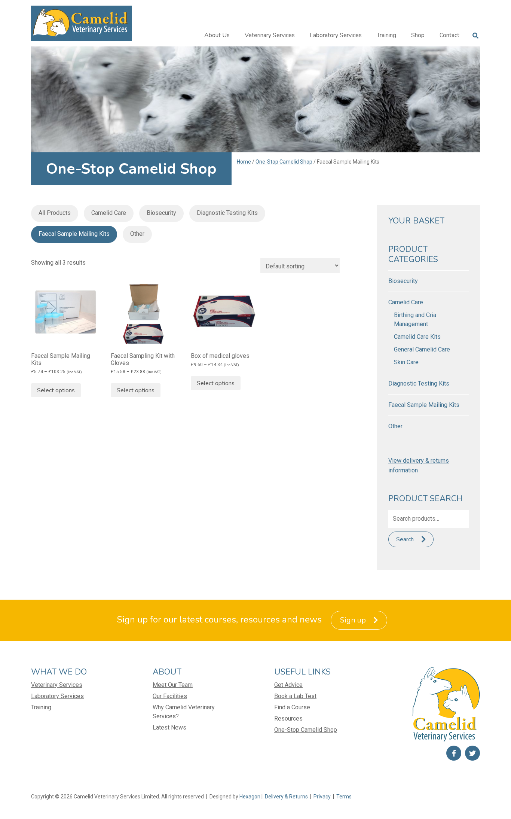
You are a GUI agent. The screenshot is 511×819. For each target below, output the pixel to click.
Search (405, 539)
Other (137, 233)
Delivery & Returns (286, 797)
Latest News (169, 727)
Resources (288, 718)
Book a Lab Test (295, 696)
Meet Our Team (173, 684)
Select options (56, 390)
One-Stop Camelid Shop (284, 162)
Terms (344, 797)
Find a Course (292, 707)
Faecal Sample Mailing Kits (74, 233)
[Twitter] (472, 753)
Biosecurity (161, 212)
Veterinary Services (270, 35)
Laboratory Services (336, 35)
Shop (418, 35)
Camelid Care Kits (417, 336)
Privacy (322, 797)
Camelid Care (108, 212)
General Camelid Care (422, 349)
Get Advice (288, 684)
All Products (55, 212)
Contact (449, 35)
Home (244, 162)
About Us (217, 35)
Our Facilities (170, 696)
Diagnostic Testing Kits (227, 212)
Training (386, 35)
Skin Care (406, 362)
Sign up (353, 620)
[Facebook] (453, 753)
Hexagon (249, 797)
